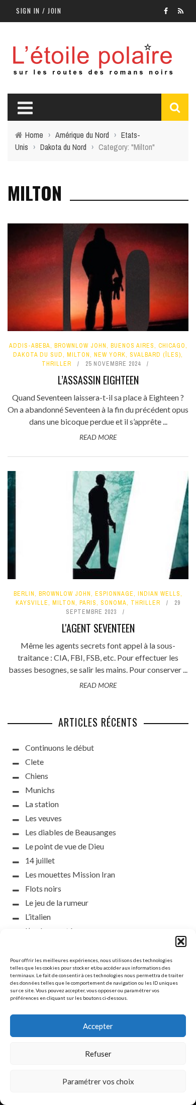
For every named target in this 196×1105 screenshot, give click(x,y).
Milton (78, 355)
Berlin (24, 594)
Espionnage (114, 594)
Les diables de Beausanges (70, 832)
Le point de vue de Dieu (64, 846)
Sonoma (114, 603)
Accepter (98, 1026)
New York (110, 355)
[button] (181, 941)
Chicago (171, 346)
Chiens (36, 775)
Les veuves (43, 818)
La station (42, 804)
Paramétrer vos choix (98, 1081)
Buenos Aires (132, 346)
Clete (34, 761)
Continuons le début (59, 747)
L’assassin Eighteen (98, 379)
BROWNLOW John (80, 346)
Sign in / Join (38, 11)
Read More (98, 437)
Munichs (40, 790)
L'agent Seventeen (98, 628)
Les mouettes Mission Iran (70, 874)
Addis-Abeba (29, 346)
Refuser (98, 1053)
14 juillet (40, 860)
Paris (87, 603)
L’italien (38, 916)
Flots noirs (43, 888)
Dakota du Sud (38, 355)
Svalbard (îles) (155, 355)
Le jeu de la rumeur (56, 902)
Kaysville (32, 603)
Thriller (56, 364)
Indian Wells (159, 594)
